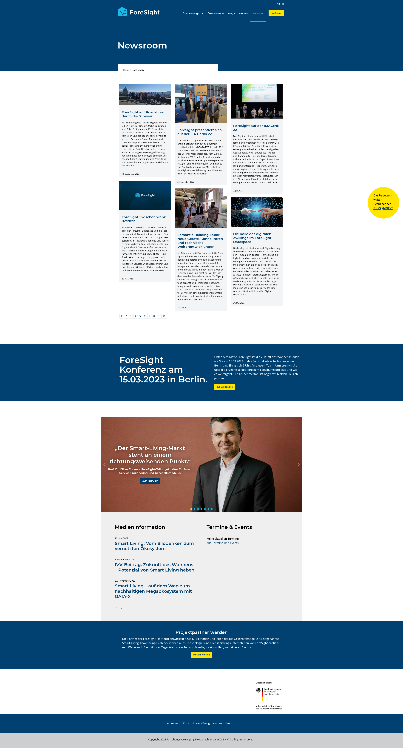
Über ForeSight (191, 13)
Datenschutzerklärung (196, 723)
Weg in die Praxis (238, 13)
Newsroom (259, 13)
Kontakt (217, 723)
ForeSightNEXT (383, 208)
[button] (283, 4)
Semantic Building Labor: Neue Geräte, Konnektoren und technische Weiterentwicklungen (200, 241)
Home (126, 69)
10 (164, 316)
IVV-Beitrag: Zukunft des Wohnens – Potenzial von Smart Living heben (154, 567)
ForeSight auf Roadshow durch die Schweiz (143, 114)
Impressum (173, 723)
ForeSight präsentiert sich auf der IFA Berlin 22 (199, 132)
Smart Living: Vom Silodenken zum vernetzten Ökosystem (154, 546)
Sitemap (230, 723)
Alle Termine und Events (223, 543)
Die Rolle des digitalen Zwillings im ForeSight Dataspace (252, 238)
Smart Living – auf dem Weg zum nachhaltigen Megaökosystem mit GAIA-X (153, 591)
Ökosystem (214, 13)
